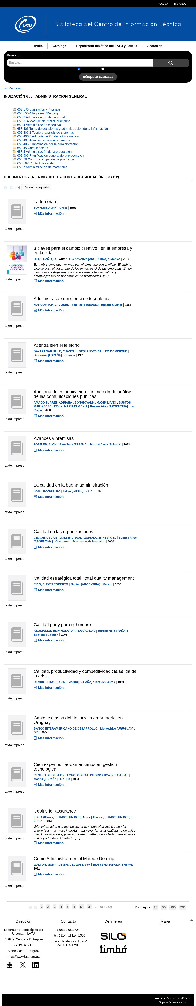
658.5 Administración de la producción (44, 152)
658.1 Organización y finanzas (38, 109)
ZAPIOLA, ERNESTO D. (100, 537)
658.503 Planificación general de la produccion (50, 155)
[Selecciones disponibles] (18, 187)
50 (164, 907)
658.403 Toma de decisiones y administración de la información (62, 129)
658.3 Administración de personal (40, 117)
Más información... (52, 213)
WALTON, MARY (45, 864)
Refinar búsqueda (36, 187)
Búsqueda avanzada (98, 77)
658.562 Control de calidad (35, 163)
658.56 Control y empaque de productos (45, 159)
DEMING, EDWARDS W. (50, 682)
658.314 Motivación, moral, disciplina (43, 121)
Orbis (63, 207)
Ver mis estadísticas (178, 998)
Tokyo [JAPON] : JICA (77, 491)
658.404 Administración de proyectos (43, 140)
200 (182, 907)
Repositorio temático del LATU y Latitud (106, 46)
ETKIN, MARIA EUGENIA (70, 406)
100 (173, 907)
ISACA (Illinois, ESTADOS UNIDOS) (57, 817)
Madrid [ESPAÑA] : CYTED (52, 779)
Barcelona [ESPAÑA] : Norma (113, 864)
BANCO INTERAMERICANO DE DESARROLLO (66, 728)
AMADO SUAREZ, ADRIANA (53, 402)
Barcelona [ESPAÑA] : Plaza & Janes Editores (90, 444)
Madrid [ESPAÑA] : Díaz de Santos (91, 682)
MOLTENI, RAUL (70, 537)
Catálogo (59, 46)
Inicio (38, 46)
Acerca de (154, 46)
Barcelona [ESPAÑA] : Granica (54, 355)
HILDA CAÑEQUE (46, 259)
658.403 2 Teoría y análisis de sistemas (45, 132)
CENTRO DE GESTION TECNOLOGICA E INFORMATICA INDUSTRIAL (81, 775)
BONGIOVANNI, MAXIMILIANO (95, 402)
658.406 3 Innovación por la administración (47, 144)
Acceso (163, 3)
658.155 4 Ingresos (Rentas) (37, 113)
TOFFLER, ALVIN (45, 207)
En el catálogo (92, 69)
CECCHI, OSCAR (45, 537)
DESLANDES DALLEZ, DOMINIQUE (103, 351)
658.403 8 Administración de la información (47, 136)
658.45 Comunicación (32, 148)
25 (155, 907)
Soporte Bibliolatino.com (172, 1002)
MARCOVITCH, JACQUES (51, 304)
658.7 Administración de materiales (41, 167)
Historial (180, 3)
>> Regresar (13, 88)
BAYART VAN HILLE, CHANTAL (55, 351)
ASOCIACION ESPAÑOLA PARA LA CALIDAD (65, 630)
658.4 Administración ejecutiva (38, 125)
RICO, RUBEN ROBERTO (51, 584)
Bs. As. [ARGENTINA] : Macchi (91, 584)
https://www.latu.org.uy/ (23, 956)
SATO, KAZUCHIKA (47, 491)
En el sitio (113, 69)
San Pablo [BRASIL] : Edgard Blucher (97, 304)
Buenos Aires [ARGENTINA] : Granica (94, 259)
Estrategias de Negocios (88, 541)
